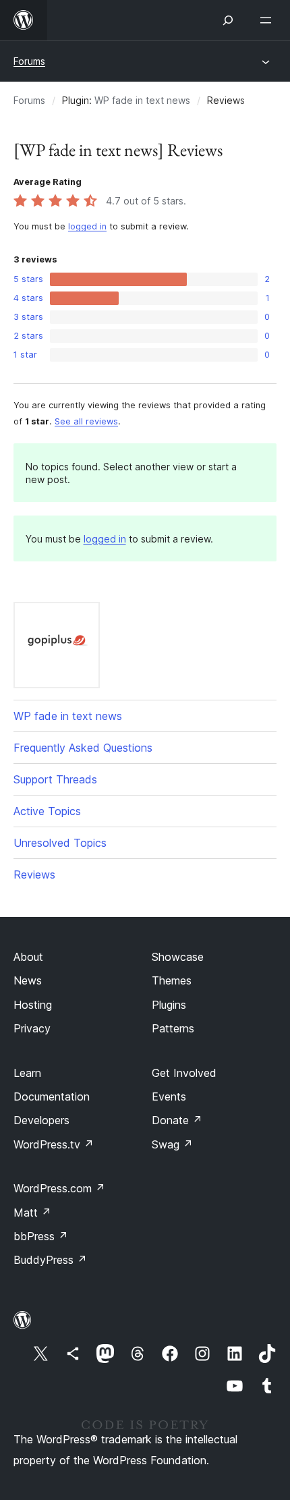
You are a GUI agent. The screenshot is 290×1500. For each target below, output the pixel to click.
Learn (27, 1073)
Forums (29, 61)
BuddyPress (50, 1260)
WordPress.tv (53, 1144)
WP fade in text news (142, 100)
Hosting (32, 1004)
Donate (177, 1120)
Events (169, 1096)
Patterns (173, 1028)
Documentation (51, 1096)
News (27, 980)
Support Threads (55, 779)
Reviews (34, 874)
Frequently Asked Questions (82, 747)
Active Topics (47, 811)
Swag (172, 1144)
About (28, 957)
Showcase (178, 957)
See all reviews (86, 421)
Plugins (169, 1004)
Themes (172, 980)
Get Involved (184, 1073)
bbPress (40, 1236)
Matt (32, 1212)
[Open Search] (228, 20)
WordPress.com (59, 1188)
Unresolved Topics (60, 843)
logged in (87, 226)
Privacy (32, 1028)
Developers (41, 1120)
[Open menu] (268, 20)
